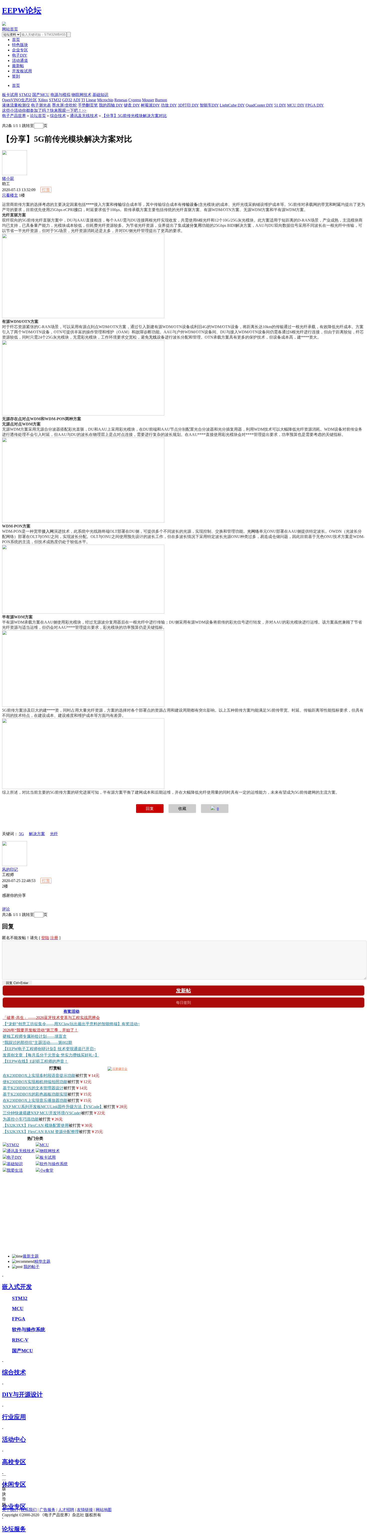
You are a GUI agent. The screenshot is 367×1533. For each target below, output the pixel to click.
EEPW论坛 (21, 10)
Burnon (161, 100)
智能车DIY (209, 105)
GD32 (67, 100)
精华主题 (42, 1261)
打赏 (46, 190)
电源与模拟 (60, 95)
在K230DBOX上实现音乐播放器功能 (35, 1100)
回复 (150, 808)
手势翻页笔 (88, 105)
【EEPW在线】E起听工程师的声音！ (35, 1061)
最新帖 (18, 66)
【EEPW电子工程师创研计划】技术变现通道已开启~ (49, 1049)
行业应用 (14, 1417)
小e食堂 (46, 1170)
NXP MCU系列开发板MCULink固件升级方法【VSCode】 (53, 1107)
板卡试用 (10, 95)
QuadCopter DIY (259, 105)
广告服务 (47, 1510)
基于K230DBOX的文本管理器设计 (33, 1088)
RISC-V (20, 1340)
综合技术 (58, 116)
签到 (16, 76)
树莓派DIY (150, 105)
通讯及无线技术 (84, 116)
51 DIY (280, 105)
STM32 (25, 95)
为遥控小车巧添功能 (21, 1119)
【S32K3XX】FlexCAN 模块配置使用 (36, 1125)
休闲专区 (14, 1484)
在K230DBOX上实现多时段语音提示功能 (39, 1075)
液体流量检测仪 (16, 105)
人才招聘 (66, 1510)
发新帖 (183, 990)
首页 (16, 85)
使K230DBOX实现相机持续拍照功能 (35, 1082)
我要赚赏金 (119, 1069)
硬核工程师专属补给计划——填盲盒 (35, 1036)
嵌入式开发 (17, 1286)
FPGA (18, 1318)
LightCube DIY (232, 105)
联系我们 (29, 1510)
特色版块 (20, 45)
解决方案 (37, 834)
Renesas (120, 100)
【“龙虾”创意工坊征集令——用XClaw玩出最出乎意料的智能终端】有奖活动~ (71, 1024)
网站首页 (10, 29)
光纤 (54, 834)
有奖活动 (71, 1011)
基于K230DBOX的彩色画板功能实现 (35, 1094)
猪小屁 (8, 178)
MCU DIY (295, 105)
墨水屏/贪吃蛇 (64, 105)
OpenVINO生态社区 (19, 100)
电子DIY (19, 55)
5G (21, 834)
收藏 (182, 808)
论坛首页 (38, 116)
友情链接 (85, 1510)
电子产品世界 (14, 116)
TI (83, 100)
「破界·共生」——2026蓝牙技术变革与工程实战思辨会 (51, 1018)
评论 (6, 909)
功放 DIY (169, 105)
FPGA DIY (314, 105)
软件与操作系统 (54, 1164)
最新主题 (31, 1256)
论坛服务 (14, 1529)
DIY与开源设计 (22, 1394)
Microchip (105, 100)
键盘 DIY (132, 105)
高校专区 (14, 1462)
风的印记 (10, 869)
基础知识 (100, 95)
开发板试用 (22, 71)
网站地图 (104, 1510)
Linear (91, 100)
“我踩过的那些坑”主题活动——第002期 (37, 1042)
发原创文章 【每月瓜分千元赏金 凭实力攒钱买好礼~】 (51, 1055)
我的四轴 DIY (111, 105)
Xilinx (43, 100)
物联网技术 (81, 95)
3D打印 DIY (188, 105)
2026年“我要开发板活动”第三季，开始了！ (40, 1030)
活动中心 (14, 1439)
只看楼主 (10, 195)
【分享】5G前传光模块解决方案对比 (134, 116)
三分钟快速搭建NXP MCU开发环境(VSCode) (42, 1113)
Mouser (148, 100)
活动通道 (20, 60)
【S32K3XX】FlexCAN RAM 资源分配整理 (41, 1132)
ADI (76, 100)
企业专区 (20, 50)
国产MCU (40, 95)
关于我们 (10, 1510)
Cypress (134, 100)
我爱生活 (15, 1170)
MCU (44, 1145)
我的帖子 (31, 1267)
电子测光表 (41, 105)
